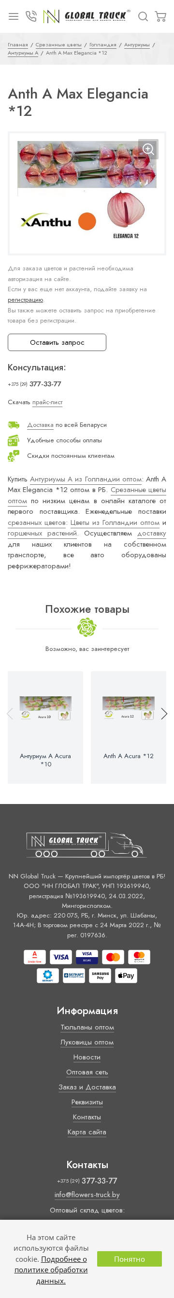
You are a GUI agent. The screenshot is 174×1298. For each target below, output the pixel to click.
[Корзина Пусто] (160, 16)
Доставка (40, 424)
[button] (160, 727)
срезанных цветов (37, 522)
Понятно (129, 1259)
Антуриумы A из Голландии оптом (86, 479)
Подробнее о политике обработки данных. (51, 1269)
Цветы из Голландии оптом (115, 522)
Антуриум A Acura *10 (45, 760)
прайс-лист (47, 402)
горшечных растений (42, 533)
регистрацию (25, 299)
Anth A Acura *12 (128, 756)
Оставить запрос (57, 342)
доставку (151, 533)
